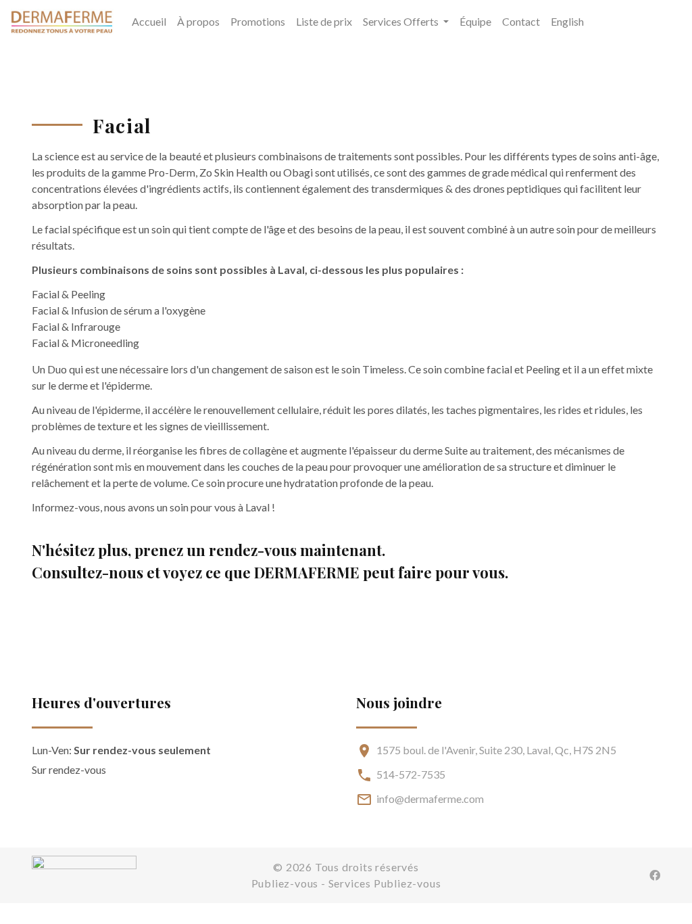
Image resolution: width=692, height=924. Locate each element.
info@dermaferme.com (430, 798)
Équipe (475, 21)
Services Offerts (402, 21)
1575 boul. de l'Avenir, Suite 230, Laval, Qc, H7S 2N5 (496, 749)
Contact (521, 21)
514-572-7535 (410, 774)
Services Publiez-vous (384, 883)
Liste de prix (324, 21)
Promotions (257, 21)
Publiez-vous (285, 883)
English (567, 21)
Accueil (149, 21)
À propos (198, 21)
